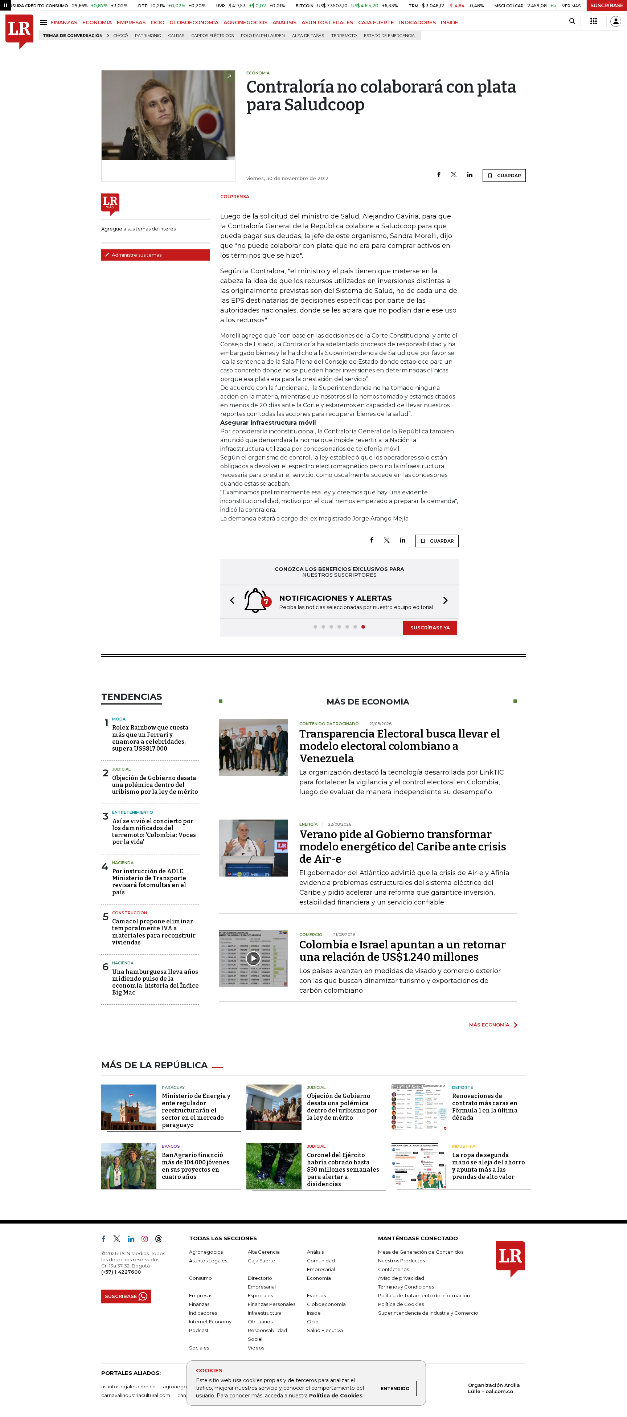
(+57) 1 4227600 (121, 1272)
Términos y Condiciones (406, 1287)
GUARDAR (508, 175)
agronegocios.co (183, 1386)
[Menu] (44, 22)
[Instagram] (147, 1240)
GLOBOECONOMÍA (193, 22)
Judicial (121, 769)
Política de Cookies (335, 1395)
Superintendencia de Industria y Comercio (428, 1313)
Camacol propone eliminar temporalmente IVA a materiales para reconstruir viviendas (154, 932)
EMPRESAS (131, 22)
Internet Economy (210, 1321)
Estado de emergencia (389, 35)
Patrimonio (148, 35)
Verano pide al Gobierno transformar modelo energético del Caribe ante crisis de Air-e (402, 847)
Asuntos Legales (208, 1260)
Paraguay (173, 1087)
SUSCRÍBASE (606, 5)
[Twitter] (454, 175)
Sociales (199, 1348)
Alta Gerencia (264, 1252)
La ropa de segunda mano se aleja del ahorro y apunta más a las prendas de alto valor (488, 1166)
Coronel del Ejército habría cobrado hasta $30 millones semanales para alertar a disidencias (343, 1170)
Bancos (171, 1146)
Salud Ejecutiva (325, 1330)
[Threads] (161, 1240)
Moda (119, 719)
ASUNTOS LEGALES (327, 22)
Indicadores (203, 1313)
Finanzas (199, 1304)
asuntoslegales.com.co (128, 1386)
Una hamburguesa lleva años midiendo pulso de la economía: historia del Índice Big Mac (155, 982)
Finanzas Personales (271, 1304)
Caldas (176, 35)
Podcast (199, 1330)
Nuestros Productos (401, 1260)
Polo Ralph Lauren (263, 35)
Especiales (260, 1295)
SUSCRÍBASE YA (430, 627)
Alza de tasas (308, 35)
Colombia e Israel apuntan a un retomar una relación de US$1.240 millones (402, 951)
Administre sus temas (136, 255)
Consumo (200, 1278)
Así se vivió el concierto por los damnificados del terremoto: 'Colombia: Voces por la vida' (154, 832)
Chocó (121, 35)
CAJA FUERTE (376, 22)
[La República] (19, 32)
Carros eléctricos (213, 35)
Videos (256, 1348)
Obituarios (260, 1321)
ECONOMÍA (97, 22)
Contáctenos (393, 1269)
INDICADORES (417, 22)
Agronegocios (206, 1252)
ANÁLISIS (284, 22)
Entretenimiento (132, 812)
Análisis (315, 1252)
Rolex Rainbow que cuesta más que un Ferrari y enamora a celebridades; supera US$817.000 (150, 738)
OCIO (157, 22)
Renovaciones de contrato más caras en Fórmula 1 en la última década (485, 1107)
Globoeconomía (326, 1304)
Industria (463, 1146)
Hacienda (123, 862)
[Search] (572, 21)
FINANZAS (63, 22)
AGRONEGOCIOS (245, 22)
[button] (230, 601)
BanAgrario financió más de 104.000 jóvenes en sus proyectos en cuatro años (195, 1166)
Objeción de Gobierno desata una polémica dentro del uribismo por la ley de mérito (155, 785)
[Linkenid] (134, 1240)
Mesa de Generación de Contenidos (420, 1252)
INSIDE (449, 22)
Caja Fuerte (261, 1260)
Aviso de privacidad (401, 1278)
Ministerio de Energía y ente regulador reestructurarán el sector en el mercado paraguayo (196, 1110)
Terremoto (344, 35)
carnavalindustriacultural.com (135, 1395)
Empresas (200, 1295)
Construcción (129, 912)
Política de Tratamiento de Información (424, 1295)
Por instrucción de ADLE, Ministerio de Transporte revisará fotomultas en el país (149, 882)
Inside (314, 1313)
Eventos (316, 1295)
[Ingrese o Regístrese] (615, 21)
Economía (319, 1278)
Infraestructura (265, 1313)
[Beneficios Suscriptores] (593, 21)
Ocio (313, 1321)
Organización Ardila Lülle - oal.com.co (494, 1388)
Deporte (462, 1087)
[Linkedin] (469, 175)
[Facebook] (438, 175)
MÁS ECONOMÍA (489, 1025)
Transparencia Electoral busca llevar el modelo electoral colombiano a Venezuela (399, 746)
